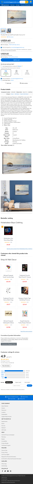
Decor (12, 94)
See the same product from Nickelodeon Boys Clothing (19, 248)
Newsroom (4, 410)
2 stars (2, 376)
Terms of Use (4, 450)
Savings (17, 5)
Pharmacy (4, 437)
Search (29, 385)
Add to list (9, 83)
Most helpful (27, 382)
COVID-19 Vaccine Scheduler (8, 434)
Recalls (3, 439)
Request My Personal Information (9, 456)
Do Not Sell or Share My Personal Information (11, 458)
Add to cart (16, 60)
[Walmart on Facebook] (2, 471)
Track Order (12, 398)
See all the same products (26, 331)
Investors (3, 412)
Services (12, 5)
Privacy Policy (5, 452)
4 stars (2, 372)
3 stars (2, 374)
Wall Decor (17, 94)
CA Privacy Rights (5, 454)
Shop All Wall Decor (24, 94)
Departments (6, 5)
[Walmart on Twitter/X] (5, 471)
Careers (3, 408)
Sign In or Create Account (12, 396)
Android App (4, 465)
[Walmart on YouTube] (8, 471)
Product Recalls (5, 443)
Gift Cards (4, 430)
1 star (3, 377)
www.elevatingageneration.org (17, 47)
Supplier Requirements (6, 416)
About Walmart (5, 406)
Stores (3, 423)
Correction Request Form (9, 344)
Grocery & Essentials (25, 5)
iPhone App (4, 463)
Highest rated (18, 382)
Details (12, 80)
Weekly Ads (22, 398)
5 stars (2, 370)
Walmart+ (4, 427)
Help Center (25, 396)
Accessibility (4, 441)
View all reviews (6, 366)
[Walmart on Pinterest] (11, 471)
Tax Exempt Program (6, 445)
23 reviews (11, 37)
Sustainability (4, 414)
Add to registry (24, 83)
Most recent (9, 382)
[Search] (26, 2)
